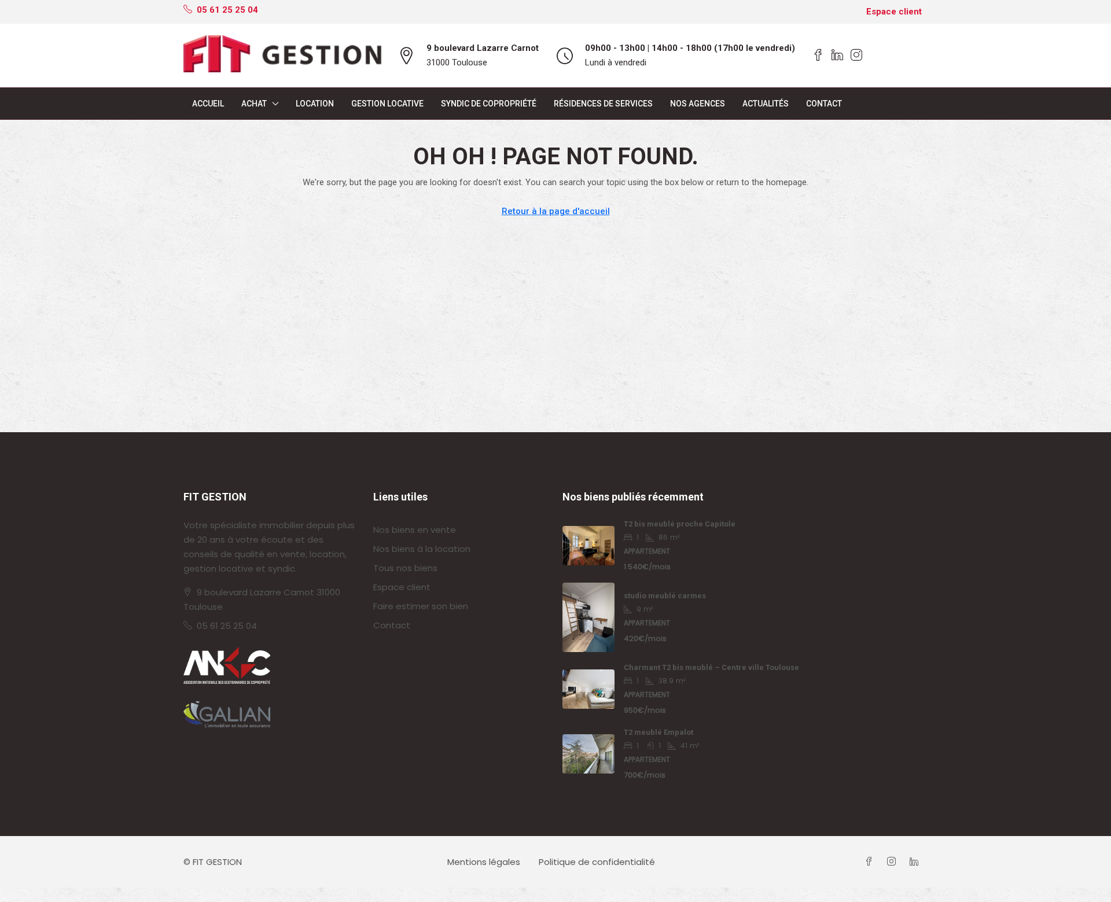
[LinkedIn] (916, 862)
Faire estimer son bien (420, 606)
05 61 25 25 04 (227, 626)
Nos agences (697, 103)
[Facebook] (871, 862)
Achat (254, 103)
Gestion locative (387, 103)
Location (315, 103)
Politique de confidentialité (597, 862)
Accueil (208, 103)
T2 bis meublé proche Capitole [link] (679, 524)
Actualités (765, 103)
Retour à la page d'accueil (556, 211)
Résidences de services (603, 103)
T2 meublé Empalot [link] (658, 732)
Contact (824, 103)
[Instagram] (893, 862)
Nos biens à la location (421, 549)
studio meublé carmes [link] (665, 595)
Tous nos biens (405, 568)
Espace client (894, 11)
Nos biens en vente (414, 530)
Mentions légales (483, 862)
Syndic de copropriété (488, 103)
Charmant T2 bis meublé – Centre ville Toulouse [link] (711, 667)
